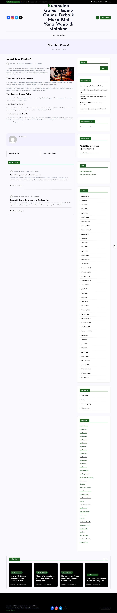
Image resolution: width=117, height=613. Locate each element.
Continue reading (16, 186)
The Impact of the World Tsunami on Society (94, 578)
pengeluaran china (85, 504)
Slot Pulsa (82, 484)
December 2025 (86, 230)
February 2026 (85, 221)
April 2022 (84, 352)
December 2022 (86, 318)
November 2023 (86, 272)
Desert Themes (10, 610)
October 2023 (85, 276)
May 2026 (84, 209)
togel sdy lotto (84, 542)
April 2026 (84, 213)
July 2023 (84, 289)
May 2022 (84, 348)
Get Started (105, 17)
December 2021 (86, 369)
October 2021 (85, 377)
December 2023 (86, 268)
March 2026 (85, 217)
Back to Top (106, 608)
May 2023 (84, 297)
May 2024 (84, 247)
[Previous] (104, 559)
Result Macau (84, 426)
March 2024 (85, 255)
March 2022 (85, 356)
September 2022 (86, 331)
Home (54, 35)
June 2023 (84, 293)
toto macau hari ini (85, 487)
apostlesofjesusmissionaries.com (89, 153)
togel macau (83, 508)
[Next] (107, 559)
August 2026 (85, 196)
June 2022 (84, 343)
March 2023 (85, 305)
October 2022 (85, 327)
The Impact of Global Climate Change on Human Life (45, 578)
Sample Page (61, 35)
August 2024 (85, 234)
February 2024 (85, 259)
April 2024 (84, 251)
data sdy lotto (84, 535)
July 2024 (84, 238)
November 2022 (86, 322)
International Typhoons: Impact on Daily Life (93, 109)
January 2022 (85, 365)
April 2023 (84, 301)
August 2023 (85, 284)
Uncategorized (20, 63)
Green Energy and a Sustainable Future (92, 86)
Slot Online (84, 395)
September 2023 (86, 280)
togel (83, 399)
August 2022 (85, 335)
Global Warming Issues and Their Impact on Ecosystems (20, 578)
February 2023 (85, 310)
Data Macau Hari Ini (86, 171)
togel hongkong (86, 404)
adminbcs (12, 63)
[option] (20, 575)
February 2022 (85, 360)
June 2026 (84, 204)
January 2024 (85, 263)
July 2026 (84, 200)
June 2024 (84, 242)
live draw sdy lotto (85, 539)
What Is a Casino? (61, 49)
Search (83, 62)
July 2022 (84, 339)
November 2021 (86, 373)
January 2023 (85, 314)
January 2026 (85, 225)
